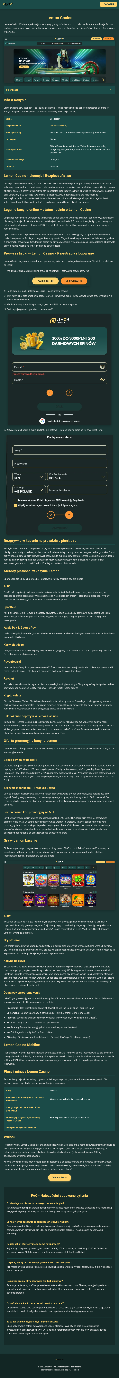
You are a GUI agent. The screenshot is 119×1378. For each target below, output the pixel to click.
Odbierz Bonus (60, 1177)
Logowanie (108, 4)
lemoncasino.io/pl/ (58, 126)
